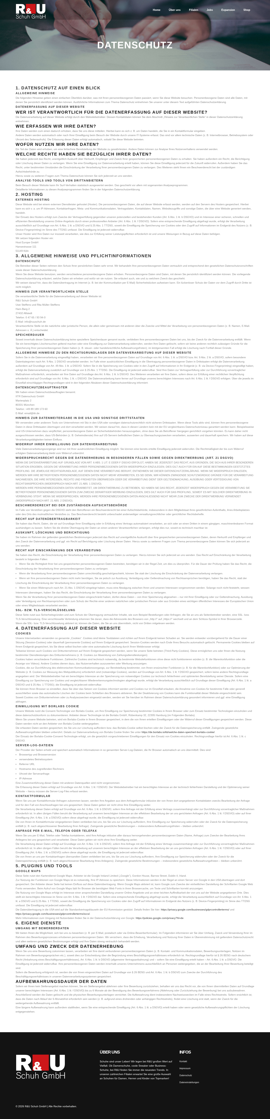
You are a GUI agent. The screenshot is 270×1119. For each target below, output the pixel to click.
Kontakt (183, 1061)
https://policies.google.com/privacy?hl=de (159, 918)
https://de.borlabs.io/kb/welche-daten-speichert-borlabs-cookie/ (178, 732)
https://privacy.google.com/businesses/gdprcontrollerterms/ (195, 909)
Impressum (184, 1068)
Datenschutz (185, 1075)
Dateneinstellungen (189, 1082)
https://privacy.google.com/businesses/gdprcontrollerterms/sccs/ (53, 913)
